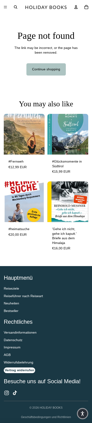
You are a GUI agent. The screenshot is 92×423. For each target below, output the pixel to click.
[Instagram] (6, 393)
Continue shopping (46, 69)
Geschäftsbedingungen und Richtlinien (46, 417)
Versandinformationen (20, 332)
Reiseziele (11, 288)
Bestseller (11, 311)
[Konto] (76, 7)
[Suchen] (15, 7)
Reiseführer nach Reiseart (23, 296)
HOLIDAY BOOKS (51, 407)
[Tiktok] (15, 393)
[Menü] (5, 7)
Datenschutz (13, 340)
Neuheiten (11, 303)
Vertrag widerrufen (19, 370)
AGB (7, 355)
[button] (82, 413)
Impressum (12, 347)
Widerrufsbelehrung (18, 362)
